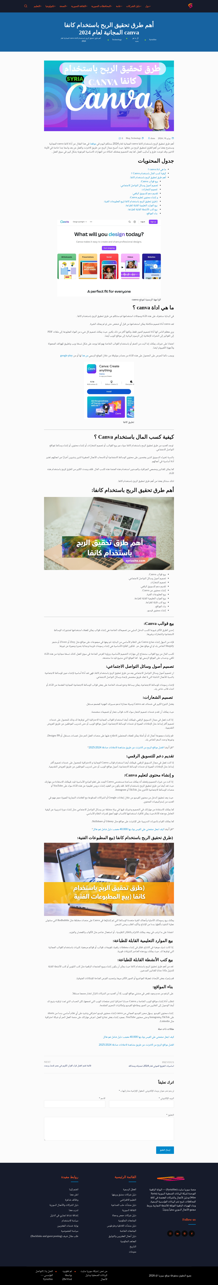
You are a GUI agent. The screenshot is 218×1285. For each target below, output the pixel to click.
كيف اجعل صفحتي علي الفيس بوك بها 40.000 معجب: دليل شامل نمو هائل (128, 829)
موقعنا (92, 144)
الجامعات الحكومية (127, 1221)
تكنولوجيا (50, 6)
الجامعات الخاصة (128, 1231)
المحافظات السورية (101, 6)
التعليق (170, 1115)
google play (66, 356)
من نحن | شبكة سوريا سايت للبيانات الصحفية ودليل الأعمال (94, 1275)
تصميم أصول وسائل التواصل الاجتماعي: (139, 185)
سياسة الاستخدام (70, 1221)
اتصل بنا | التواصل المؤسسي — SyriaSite (44, 1275)
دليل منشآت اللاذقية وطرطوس (121, 1226)
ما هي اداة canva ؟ (157, 169)
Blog (128, 138)
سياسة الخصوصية (69, 1231)
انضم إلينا (73, 1189)
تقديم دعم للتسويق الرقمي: (145, 193)
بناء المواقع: (152, 213)
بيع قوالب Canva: (149, 181)
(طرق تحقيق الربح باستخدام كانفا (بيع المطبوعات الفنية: (131, 201)
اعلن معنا (74, 1195)
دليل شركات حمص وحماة (124, 1215)
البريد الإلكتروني (166, 1098)
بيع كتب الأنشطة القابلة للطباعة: (143, 209)
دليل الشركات (133, 6)
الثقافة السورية (78, 6)
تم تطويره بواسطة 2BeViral (67, 1275)
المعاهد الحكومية (128, 1241)
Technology (136, 138)
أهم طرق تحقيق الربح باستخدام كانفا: (148, 177)
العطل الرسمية (129, 1189)
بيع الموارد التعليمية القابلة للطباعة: (141, 205)
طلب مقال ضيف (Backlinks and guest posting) (54, 1236)
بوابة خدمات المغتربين (67, 1226)
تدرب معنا (73, 1210)
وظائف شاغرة (71, 1200)
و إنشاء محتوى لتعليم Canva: (144, 197)
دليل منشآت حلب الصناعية (123, 1205)
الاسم (102, 1098)
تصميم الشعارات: (149, 189)
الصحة (63, 6)
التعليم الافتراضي (128, 1200)
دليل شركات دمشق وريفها (124, 1195)
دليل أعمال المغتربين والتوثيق (122, 1236)
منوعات (132, 1252)
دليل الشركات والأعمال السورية (63, 1205)
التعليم (37, 6)
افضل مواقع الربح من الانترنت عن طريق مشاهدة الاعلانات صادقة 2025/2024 (126, 747)
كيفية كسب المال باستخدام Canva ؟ (148, 173)
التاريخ (133, 1247)
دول (147, 6)
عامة (118, 6)
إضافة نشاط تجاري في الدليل (64, 1215)
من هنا (85, 356)
